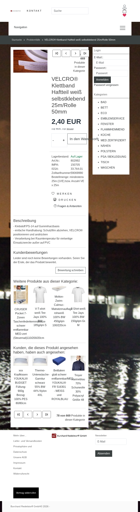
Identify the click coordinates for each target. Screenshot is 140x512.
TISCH (105, 162)
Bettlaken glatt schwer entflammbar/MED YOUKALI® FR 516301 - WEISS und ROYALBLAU (59, 385)
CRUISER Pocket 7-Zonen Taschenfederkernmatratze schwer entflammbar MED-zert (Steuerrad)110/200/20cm (20, 323)
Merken (63, 193)
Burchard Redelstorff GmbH (26, 506)
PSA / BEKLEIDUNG (113, 156)
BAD (104, 102)
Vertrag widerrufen (26, 493)
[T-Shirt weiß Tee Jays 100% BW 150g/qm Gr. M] (78, 294)
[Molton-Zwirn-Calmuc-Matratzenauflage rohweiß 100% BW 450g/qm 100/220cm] (59, 288)
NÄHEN (106, 145)
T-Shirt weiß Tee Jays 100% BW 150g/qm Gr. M (78, 317)
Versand (70, 129)
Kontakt (34, 11)
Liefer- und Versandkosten (27, 441)
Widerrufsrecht (21, 473)
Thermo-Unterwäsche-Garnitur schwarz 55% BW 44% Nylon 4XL (39, 382)
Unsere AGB (20, 457)
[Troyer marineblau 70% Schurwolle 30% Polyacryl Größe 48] (78, 363)
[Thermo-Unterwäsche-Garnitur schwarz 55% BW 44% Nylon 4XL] (39, 360)
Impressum (19, 463)
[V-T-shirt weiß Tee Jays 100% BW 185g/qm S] (39, 294)
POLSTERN (108, 151)
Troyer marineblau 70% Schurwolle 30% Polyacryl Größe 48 (78, 387)
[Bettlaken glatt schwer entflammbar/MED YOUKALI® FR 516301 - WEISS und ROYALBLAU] (59, 360)
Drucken (67, 200)
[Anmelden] (125, 7)
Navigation (20, 27)
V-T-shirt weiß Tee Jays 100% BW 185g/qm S (40, 317)
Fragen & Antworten (69, 206)
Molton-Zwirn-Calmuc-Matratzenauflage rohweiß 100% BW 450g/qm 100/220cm (59, 311)
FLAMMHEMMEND (113, 129)
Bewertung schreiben (70, 270)
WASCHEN (108, 167)
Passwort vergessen (106, 85)
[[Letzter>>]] (85, 53)
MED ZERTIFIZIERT (113, 140)
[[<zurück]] (66, 53)
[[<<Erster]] (56, 53)
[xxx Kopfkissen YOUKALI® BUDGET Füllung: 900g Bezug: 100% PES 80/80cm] (20, 360)
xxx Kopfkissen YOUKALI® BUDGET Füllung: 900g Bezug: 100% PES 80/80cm (21, 387)
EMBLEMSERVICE (113, 118)
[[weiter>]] (75, 53)
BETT (104, 107)
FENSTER (107, 124)
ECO (104, 113)
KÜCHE (106, 134)
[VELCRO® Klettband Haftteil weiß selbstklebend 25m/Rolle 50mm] (30, 61)
